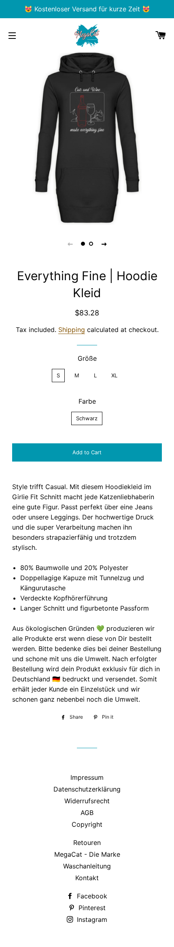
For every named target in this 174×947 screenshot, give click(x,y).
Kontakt (87, 878)
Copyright (87, 824)
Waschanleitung (87, 866)
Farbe (87, 401)
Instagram (91, 919)
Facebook (91, 896)
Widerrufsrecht (87, 801)
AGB (87, 813)
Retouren (87, 842)
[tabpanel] (87, 138)
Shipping (71, 330)
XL (114, 375)
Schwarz (87, 418)
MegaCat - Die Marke (87, 854)
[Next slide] (104, 244)
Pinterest (91, 908)
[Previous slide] (70, 244)
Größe (87, 358)
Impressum (87, 777)
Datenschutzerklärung (87, 789)
